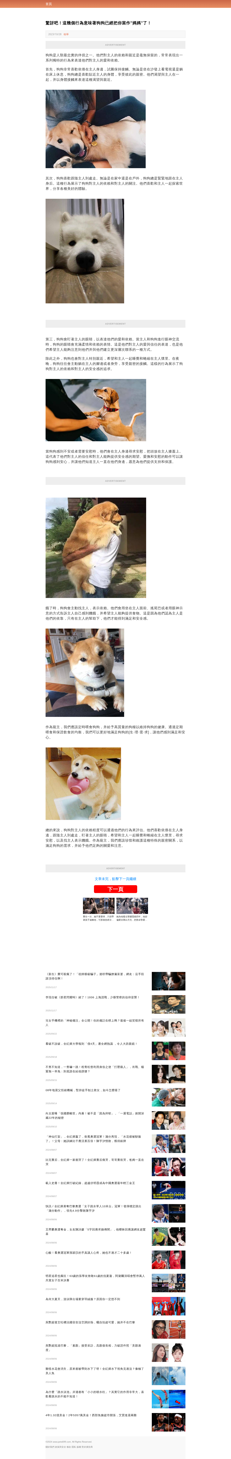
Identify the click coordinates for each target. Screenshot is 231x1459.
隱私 (74, 1447)
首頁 (49, 4)
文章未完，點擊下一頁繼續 (115, 879)
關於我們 (50, 1447)
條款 (69, 1447)
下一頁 (115, 889)
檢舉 (66, 34)
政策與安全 (60, 1447)
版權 (79, 1447)
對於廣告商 (87, 1447)
